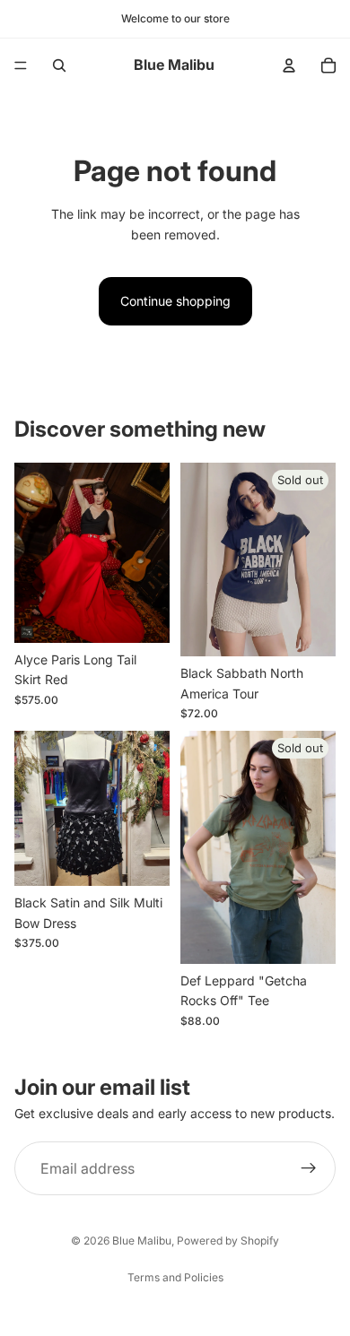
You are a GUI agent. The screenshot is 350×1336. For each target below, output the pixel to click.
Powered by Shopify (228, 1240)
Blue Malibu (141, 1240)
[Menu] (20, 65)
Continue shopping (175, 300)
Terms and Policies (175, 1277)
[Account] (289, 65)
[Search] (59, 65)
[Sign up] (309, 1168)
